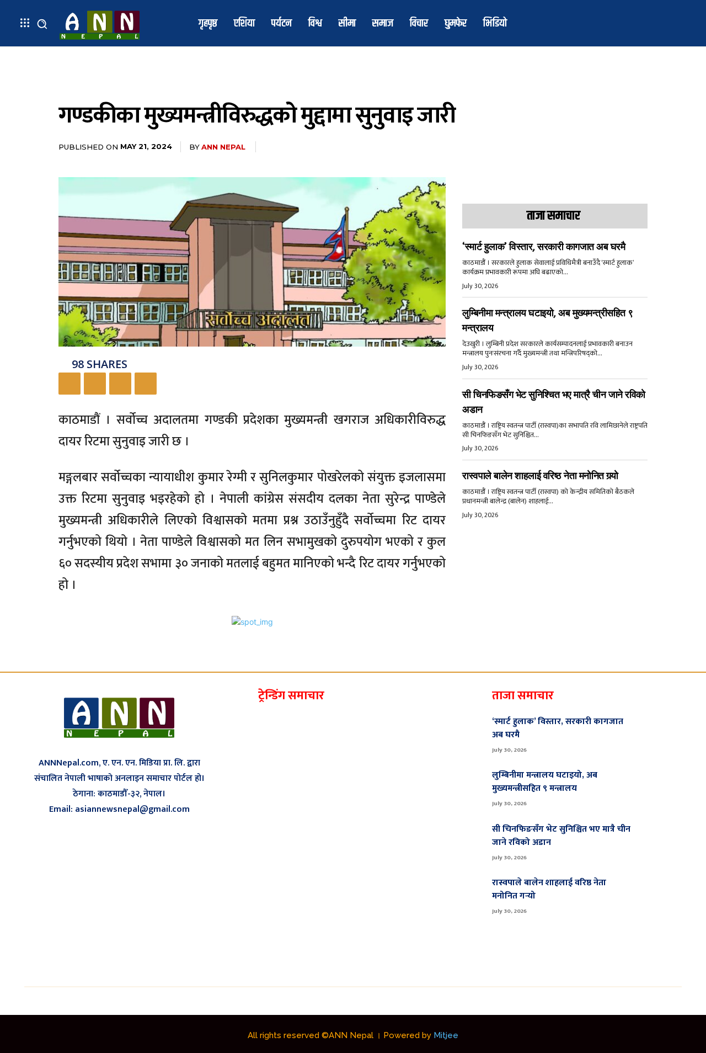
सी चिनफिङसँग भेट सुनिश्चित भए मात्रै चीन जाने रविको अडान (561, 836)
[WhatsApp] (146, 384)
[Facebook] (69, 384)
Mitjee (446, 1035)
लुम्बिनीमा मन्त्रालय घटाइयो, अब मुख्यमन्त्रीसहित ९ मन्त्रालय (544, 782)
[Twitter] (95, 384)
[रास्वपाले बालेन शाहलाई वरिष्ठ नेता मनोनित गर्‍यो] (663, 894)
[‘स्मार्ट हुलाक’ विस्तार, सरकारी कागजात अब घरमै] (663, 733)
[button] (42, 24)
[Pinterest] (120, 384)
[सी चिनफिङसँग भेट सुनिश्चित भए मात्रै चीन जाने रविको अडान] (663, 841)
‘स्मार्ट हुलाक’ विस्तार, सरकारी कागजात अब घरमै (543, 247)
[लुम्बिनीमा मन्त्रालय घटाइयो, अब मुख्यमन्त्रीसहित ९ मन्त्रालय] (663, 787)
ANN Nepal (223, 146)
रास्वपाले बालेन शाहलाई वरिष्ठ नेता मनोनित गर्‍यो (540, 476)
